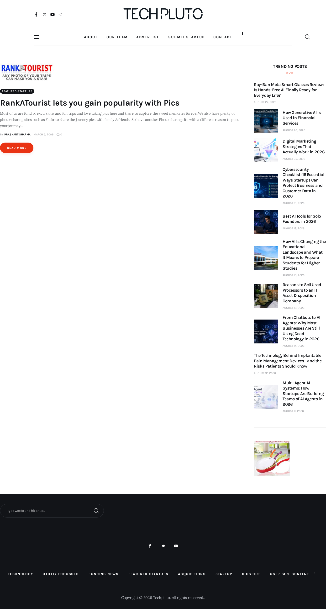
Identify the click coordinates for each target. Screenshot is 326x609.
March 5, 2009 (43, 134)
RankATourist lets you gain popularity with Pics (89, 103)
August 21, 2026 (294, 203)
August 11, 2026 (293, 411)
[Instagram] (60, 14)
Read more (16, 148)
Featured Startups (17, 91)
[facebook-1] (150, 546)
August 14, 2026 (294, 345)
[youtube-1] (176, 546)
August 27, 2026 (265, 102)
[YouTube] (52, 14)
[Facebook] (36, 14)
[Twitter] (44, 14)
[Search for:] (52, 510)
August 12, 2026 (265, 373)
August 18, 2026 (294, 228)
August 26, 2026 (294, 130)
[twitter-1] (163, 546)
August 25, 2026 (294, 158)
